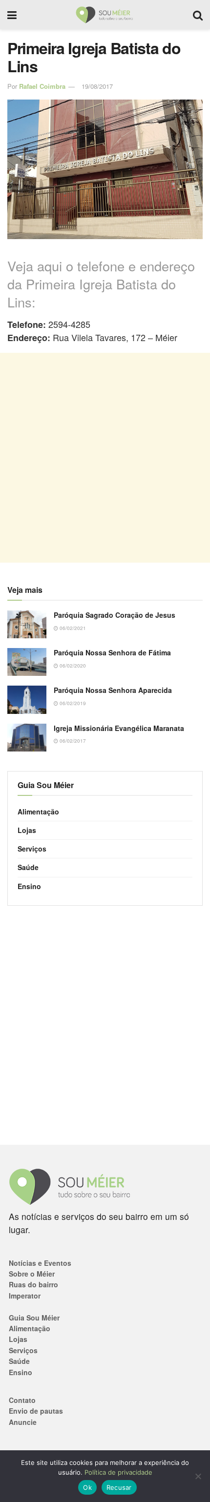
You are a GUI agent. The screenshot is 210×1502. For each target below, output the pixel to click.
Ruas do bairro (33, 1284)
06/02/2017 (72, 740)
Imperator (25, 1295)
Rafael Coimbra (42, 86)
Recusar (119, 1487)
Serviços (32, 848)
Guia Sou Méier (34, 1317)
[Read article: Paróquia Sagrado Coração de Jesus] (26, 624)
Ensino (29, 886)
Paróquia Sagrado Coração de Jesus (114, 615)
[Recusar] (198, 1476)
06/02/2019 (72, 703)
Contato (22, 1400)
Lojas (27, 830)
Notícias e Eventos (40, 1263)
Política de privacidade (118, 1472)
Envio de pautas (36, 1411)
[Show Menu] (12, 14)
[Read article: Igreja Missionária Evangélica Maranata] (26, 737)
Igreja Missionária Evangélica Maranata (119, 728)
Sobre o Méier (32, 1274)
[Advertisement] (105, 458)
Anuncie (23, 1422)
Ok (87, 1487)
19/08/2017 (97, 86)
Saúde (28, 867)
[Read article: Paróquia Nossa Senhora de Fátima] (26, 662)
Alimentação (38, 811)
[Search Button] (198, 14)
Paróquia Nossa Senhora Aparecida (113, 690)
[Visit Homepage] (104, 14)
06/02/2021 (72, 628)
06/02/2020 (72, 665)
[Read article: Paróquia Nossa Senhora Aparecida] (26, 699)
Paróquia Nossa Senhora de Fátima (112, 652)
